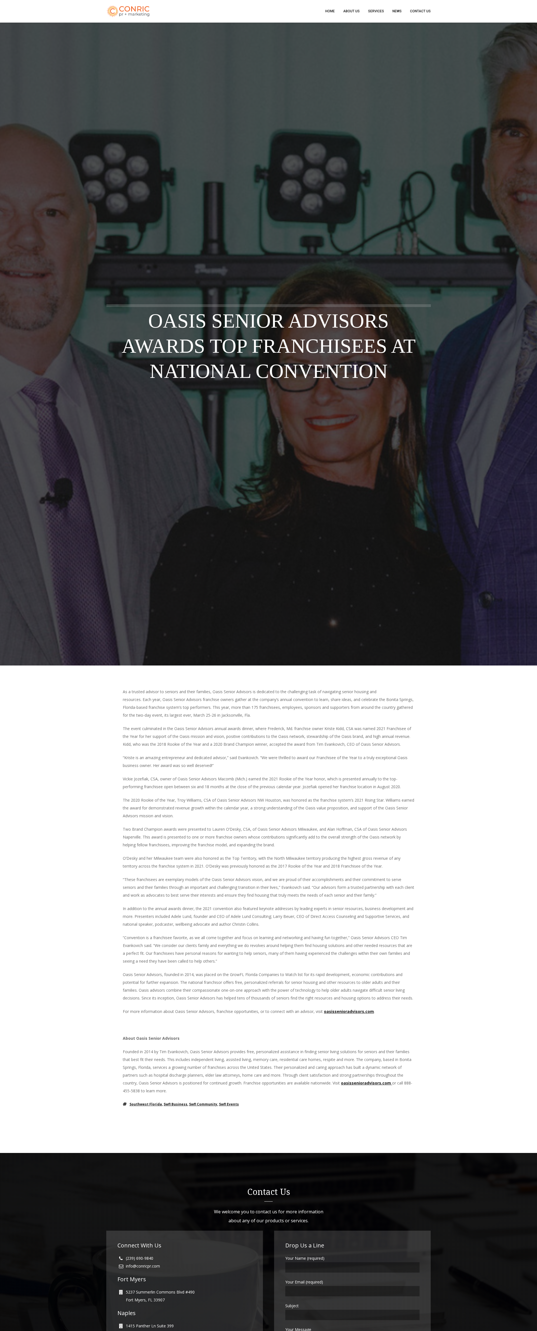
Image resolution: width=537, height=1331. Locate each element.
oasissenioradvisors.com (349, 1011)
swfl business (175, 1104)
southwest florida (145, 1104)
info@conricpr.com (143, 1266)
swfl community (203, 1104)
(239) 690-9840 (139, 1258)
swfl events (229, 1104)
